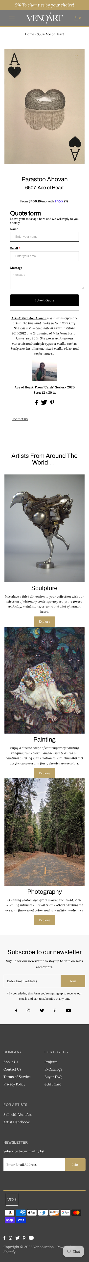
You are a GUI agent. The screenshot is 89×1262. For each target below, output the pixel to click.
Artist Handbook (16, 1122)
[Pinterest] (55, 1011)
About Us (10, 1062)
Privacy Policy (14, 1084)
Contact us (20, 419)
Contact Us (12, 1069)
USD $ (12, 1199)
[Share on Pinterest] (52, 404)
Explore (44, 621)
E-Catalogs (53, 1069)
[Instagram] (28, 1011)
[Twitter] (42, 1011)
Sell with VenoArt (17, 1114)
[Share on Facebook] (37, 404)
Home (29, 34)
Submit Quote (44, 300)
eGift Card (52, 1084)
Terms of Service (17, 1077)
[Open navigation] (12, 18)
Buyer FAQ (53, 1077)
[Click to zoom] (76, 57)
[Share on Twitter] (44, 404)
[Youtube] (68, 1011)
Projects (50, 1062)
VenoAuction (43, 1247)
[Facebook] (17, 1011)
